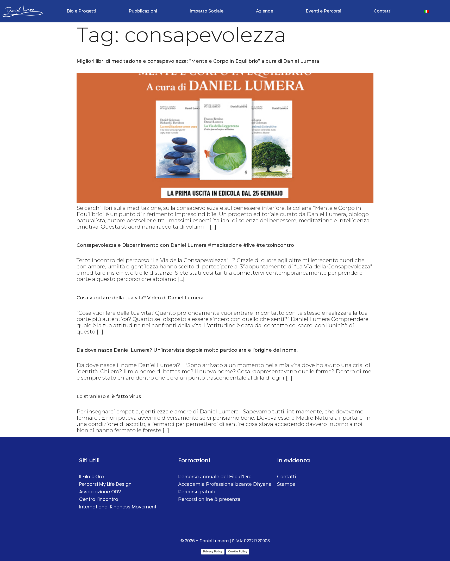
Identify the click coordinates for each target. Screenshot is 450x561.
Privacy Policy (212, 551)
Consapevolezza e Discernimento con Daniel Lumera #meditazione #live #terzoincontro (185, 245)
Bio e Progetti (81, 11)
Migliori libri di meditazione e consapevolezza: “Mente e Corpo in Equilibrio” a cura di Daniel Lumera (198, 61)
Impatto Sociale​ (206, 11)
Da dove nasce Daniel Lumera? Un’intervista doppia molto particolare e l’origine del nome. (187, 350)
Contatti (382, 11)
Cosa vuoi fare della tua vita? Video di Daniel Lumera (140, 298)
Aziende (264, 11)
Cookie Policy (237, 551)
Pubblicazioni (143, 11)
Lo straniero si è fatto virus (109, 396)
